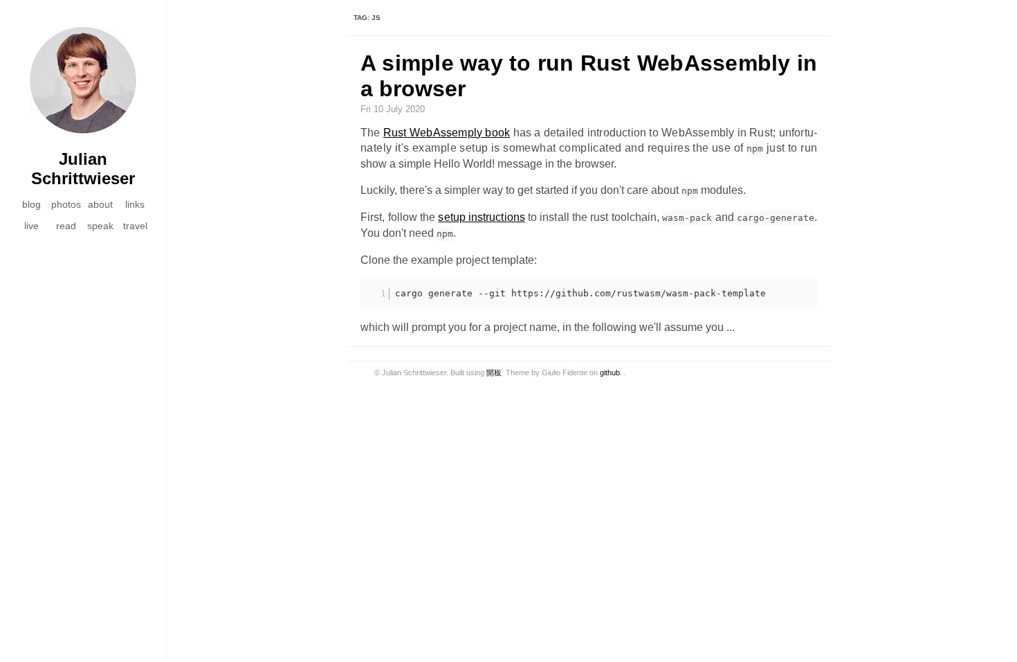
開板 (494, 372)
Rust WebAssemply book (446, 132)
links (135, 204)
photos (66, 204)
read (66, 225)
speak (100, 225)
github (610, 372)
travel (135, 225)
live (31, 225)
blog (31, 204)
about (100, 204)
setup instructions (481, 217)
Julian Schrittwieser (83, 169)
